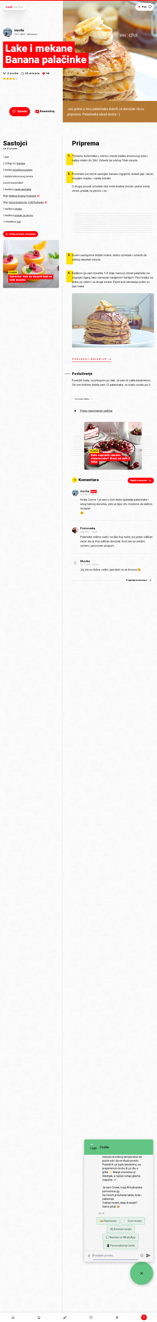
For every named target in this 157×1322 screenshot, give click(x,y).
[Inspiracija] (39, 1317)
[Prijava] (144, 1317)
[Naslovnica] (13, 1317)
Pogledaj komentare (136, 580)
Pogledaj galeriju (89, 359)
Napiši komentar (138, 480)
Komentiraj (45, 111)
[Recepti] (65, 1317)
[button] (91, 1317)
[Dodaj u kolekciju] (150, 7)
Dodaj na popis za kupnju (22, 234)
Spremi (22, 111)
